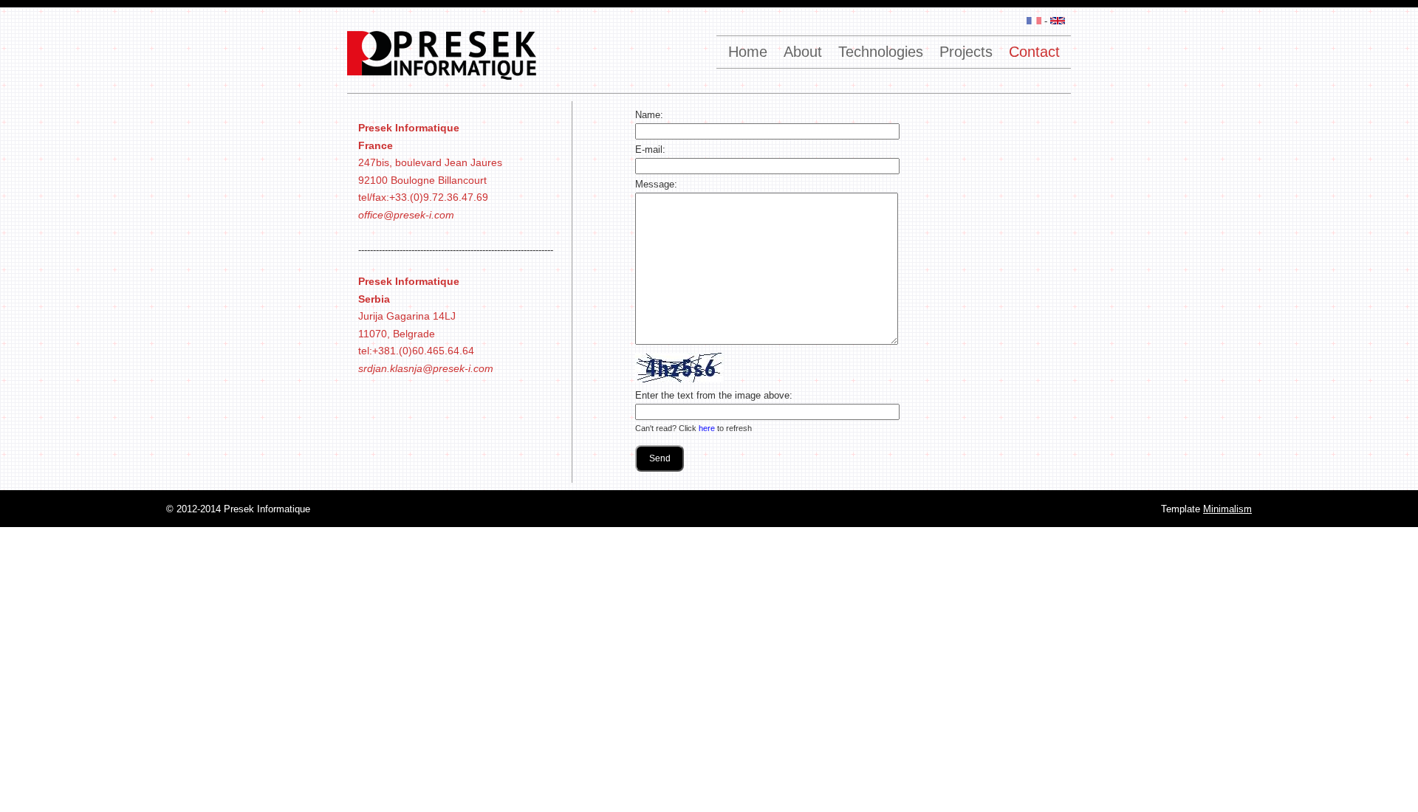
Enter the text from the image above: (713, 395)
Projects (966, 52)
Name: (649, 114)
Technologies (880, 52)
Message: (656, 184)
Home (747, 52)
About (803, 52)
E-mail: (650, 149)
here (707, 428)
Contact (1034, 52)
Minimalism (1227, 509)
